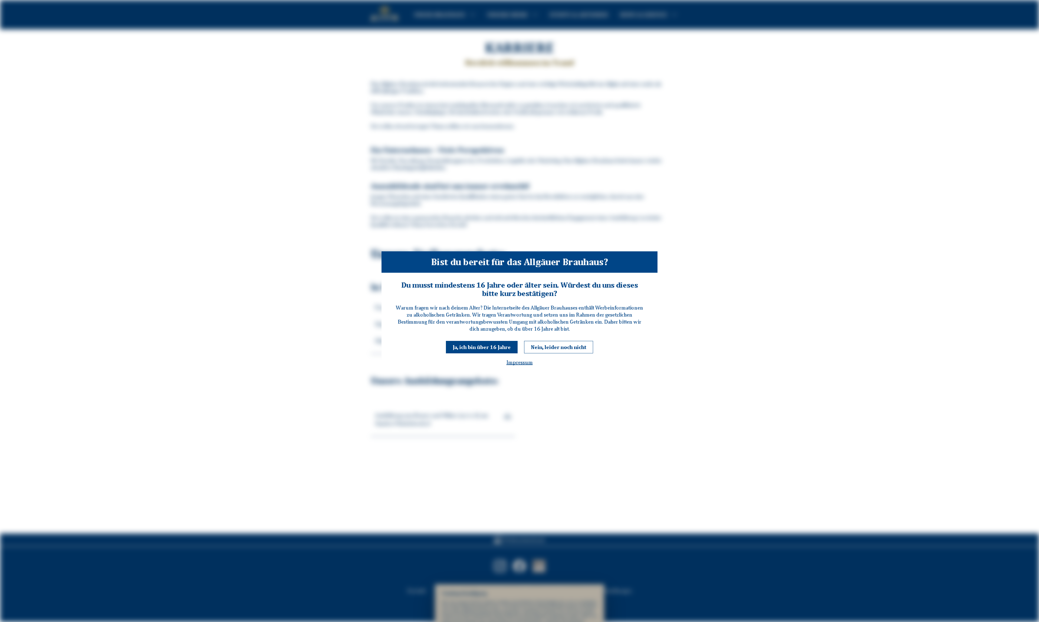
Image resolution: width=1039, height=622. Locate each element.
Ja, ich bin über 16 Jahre (482, 347)
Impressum (520, 362)
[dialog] (519, 310)
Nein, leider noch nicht (558, 347)
